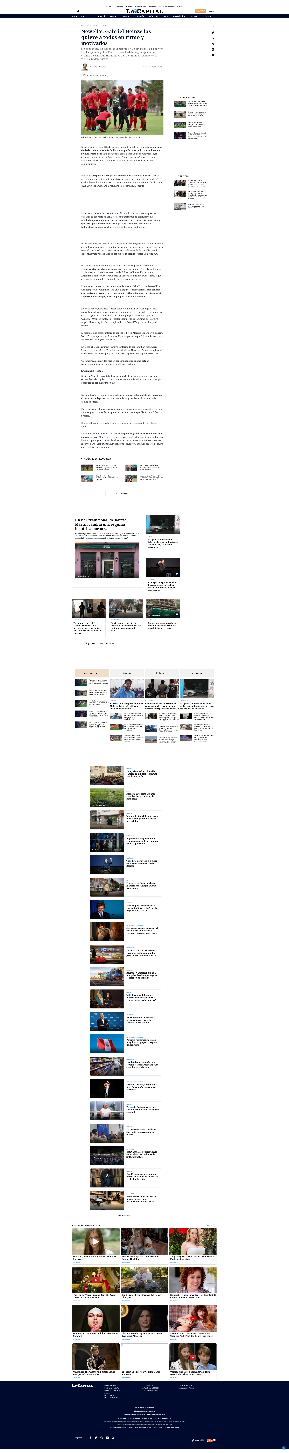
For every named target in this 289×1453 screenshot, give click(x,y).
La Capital (85, 25)
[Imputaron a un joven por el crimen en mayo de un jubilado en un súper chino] (125, 842)
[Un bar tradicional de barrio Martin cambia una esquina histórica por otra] (107, 554)
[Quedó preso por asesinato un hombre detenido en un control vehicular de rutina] (125, 1178)
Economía (139, 16)
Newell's (105, 25)
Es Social (207, 16)
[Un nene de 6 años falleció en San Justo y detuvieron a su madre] (125, 1133)
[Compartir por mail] (213, 55)
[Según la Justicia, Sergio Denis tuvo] (125, 1088)
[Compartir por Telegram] (213, 44)
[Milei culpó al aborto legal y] (125, 909)
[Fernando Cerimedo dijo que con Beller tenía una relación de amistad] (125, 1111)
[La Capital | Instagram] (101, 1437)
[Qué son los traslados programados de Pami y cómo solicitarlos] (191, 206)
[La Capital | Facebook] (90, 1437)
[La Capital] (144, 11)
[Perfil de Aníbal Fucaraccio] (85, 66)
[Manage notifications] (284, 1448)
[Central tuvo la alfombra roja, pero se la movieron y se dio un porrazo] (191, 125)
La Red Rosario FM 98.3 (150, 1388)
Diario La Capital (110, 1385)
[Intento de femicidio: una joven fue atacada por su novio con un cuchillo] (191, 114)
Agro (165, 16)
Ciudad (101, 16)
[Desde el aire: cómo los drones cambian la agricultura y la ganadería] (125, 797)
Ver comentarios (122, 493)
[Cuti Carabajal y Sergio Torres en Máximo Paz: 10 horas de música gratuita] (125, 1155)
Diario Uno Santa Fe (111, 1388)
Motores (119, 7)
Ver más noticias (124, 1215)
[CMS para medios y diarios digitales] (198, 1440)
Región (113, 16)
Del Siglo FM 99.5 (185, 1385)
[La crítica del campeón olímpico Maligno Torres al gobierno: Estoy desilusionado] (127, 716)
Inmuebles (109, 7)
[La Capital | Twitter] (96, 1437)
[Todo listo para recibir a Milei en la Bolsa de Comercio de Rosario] (125, 864)
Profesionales (140, 7)
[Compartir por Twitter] (213, 32)
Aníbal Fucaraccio (100, 67)
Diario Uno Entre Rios (112, 1390)
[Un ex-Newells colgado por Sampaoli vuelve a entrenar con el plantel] (100, 478)
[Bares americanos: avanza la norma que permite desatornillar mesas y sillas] (125, 1200)
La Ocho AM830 (147, 1385)
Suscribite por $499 (200, 11)
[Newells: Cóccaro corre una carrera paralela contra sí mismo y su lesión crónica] (100, 468)
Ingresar (212, 11)
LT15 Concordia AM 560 (150, 1390)
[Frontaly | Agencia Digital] (210, 1440)
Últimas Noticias (79, 16)
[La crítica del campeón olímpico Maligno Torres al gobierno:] (127, 696)
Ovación (125, 16)
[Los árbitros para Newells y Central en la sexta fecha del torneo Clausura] (144, 468)
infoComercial (109, 1395)
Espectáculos (179, 16)
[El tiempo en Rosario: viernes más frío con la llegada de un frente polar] (125, 887)
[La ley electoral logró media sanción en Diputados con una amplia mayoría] (125, 775)
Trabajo (129, 7)
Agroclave (108, 1393)
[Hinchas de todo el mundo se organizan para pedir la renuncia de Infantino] (125, 1021)
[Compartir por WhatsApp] (213, 38)
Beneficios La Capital (167, 7)
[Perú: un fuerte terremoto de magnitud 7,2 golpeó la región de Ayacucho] (125, 1043)
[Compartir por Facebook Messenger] (213, 49)
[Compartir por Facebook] (213, 27)
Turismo (180, 7)
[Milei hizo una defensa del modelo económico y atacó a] (125, 999)
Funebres (152, 7)
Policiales (153, 16)
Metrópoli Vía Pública (112, 1398)
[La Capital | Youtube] (107, 1437)
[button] (73, 11)
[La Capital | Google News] (113, 1437)
